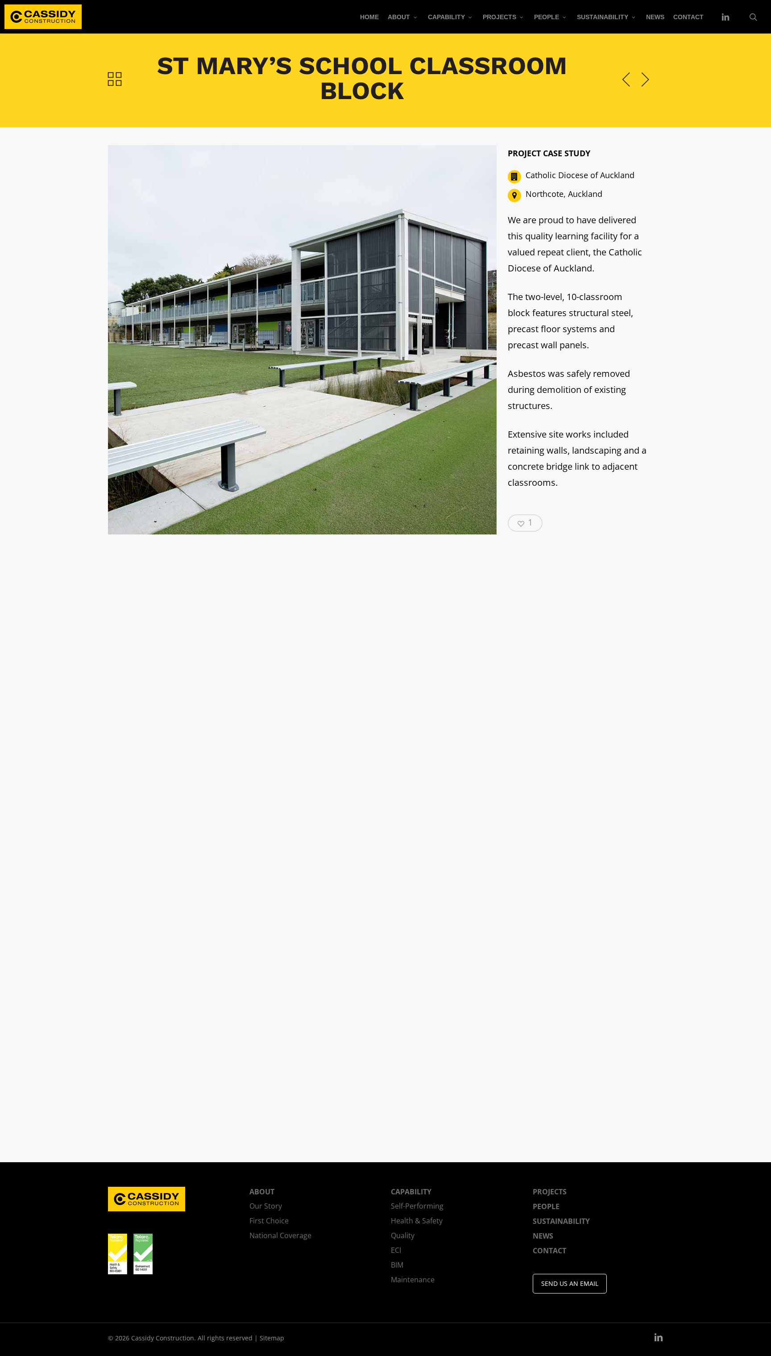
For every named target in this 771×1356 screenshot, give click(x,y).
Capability (411, 1192)
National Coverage (280, 1235)
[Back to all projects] (114, 78)
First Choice (269, 1221)
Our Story (265, 1206)
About (261, 1192)
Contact (549, 1251)
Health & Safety (417, 1221)
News (543, 1236)
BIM (397, 1265)
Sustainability (561, 1221)
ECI (396, 1250)
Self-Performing (417, 1206)
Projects (550, 1192)
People (546, 1206)
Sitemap (272, 1338)
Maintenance (413, 1280)
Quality (403, 1235)
